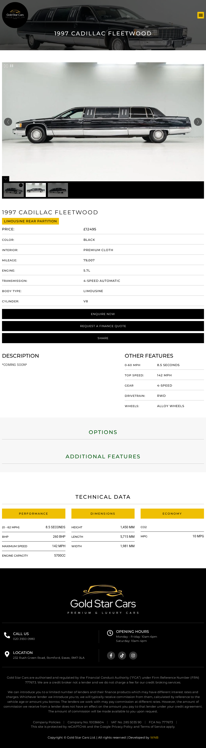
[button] (200, 15)
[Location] (7, 654)
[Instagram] (133, 656)
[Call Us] (7, 635)
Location (23, 653)
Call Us (21, 634)
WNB (154, 737)
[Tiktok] (122, 656)
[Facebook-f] (111, 656)
